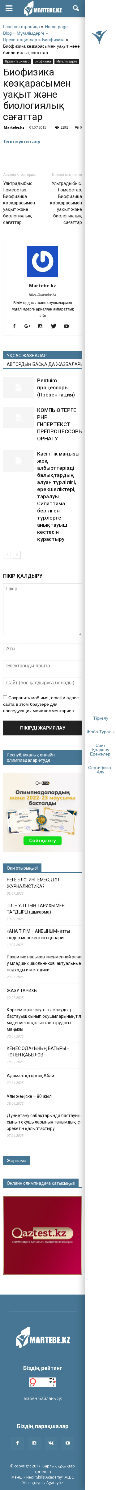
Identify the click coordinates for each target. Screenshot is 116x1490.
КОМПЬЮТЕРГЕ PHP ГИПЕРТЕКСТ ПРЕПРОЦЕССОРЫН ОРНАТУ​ (62, 424)
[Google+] (29, 327)
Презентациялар (20, 39)
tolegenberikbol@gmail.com (43, 1405)
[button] (76, 8)
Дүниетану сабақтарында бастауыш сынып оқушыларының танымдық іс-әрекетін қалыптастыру (44, 1122)
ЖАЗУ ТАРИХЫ (22, 990)
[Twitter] (56, 327)
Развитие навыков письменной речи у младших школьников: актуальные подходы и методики (44, 963)
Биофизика (53, 39)
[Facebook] (16, 327)
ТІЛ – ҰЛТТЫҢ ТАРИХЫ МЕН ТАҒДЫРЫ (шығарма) (36, 908)
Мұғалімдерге (31, 33)
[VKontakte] (51, 1443)
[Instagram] (43, 327)
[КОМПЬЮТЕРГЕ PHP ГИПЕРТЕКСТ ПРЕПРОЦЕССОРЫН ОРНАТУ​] (18, 417)
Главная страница (21, 26)
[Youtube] (69, 327)
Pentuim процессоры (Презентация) (56, 387)
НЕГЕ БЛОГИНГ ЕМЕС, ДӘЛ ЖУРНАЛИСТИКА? (34, 883)
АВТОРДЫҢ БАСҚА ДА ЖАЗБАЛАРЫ (44, 364)
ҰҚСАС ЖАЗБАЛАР (27, 355)
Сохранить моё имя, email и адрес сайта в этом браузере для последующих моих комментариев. (41, 704)
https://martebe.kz (42, 294)
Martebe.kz (14, 127)
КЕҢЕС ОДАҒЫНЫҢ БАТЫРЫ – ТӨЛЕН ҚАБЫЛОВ (38, 1051)
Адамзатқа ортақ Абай (30, 1075)
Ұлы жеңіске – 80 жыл (29, 1096)
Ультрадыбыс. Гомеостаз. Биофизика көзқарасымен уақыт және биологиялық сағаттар (19, 203)
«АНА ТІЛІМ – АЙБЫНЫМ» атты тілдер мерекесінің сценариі (38, 934)
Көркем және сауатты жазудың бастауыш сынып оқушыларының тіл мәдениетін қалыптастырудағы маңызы (44, 1019)
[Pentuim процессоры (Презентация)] (18, 387)
